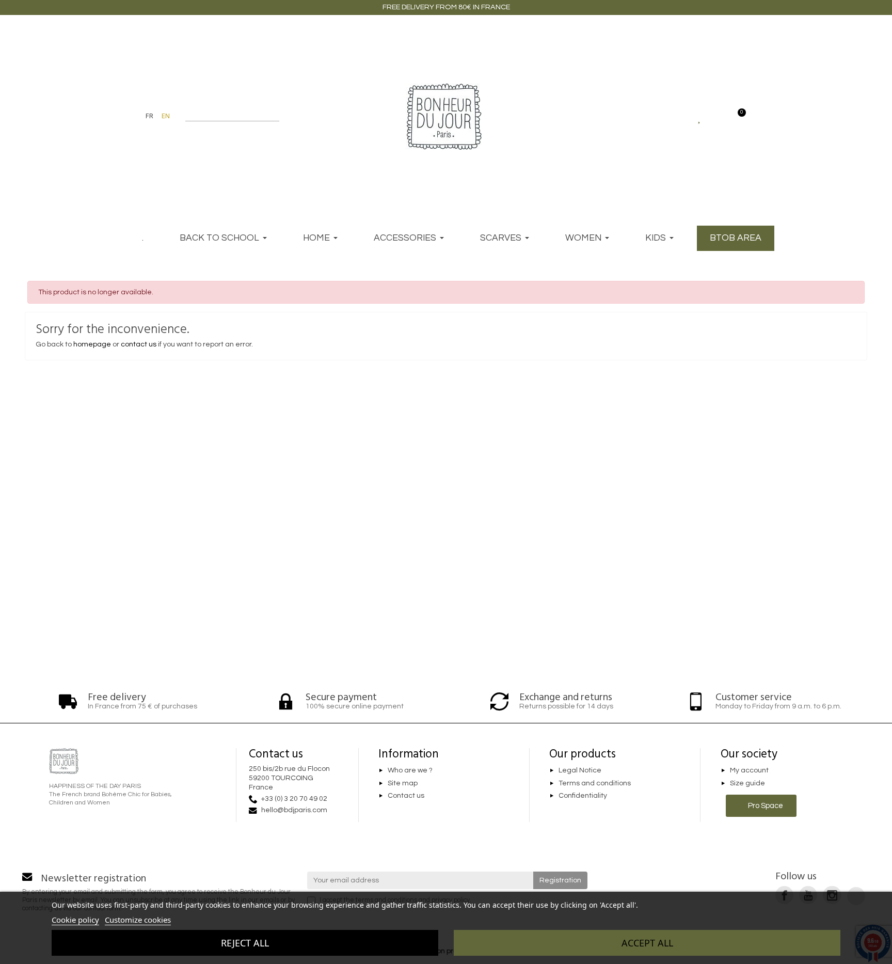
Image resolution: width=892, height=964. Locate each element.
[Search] (274, 116)
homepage (92, 344)
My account (749, 770)
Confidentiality (583, 796)
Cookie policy (75, 919)
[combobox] (225, 116)
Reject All (245, 943)
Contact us (406, 796)
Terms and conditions (595, 783)
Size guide (747, 783)
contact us (138, 344)
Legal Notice (580, 770)
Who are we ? (410, 770)
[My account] (718, 116)
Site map (403, 783)
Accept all (647, 943)
